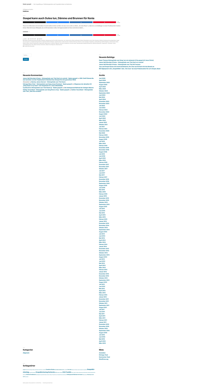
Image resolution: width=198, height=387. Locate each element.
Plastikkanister (36, 43)
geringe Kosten (113, 40)
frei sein (69, 369)
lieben (72, 372)
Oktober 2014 (103, 227)
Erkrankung (105, 40)
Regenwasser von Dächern (50, 43)
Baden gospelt (27, 4)
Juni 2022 (102, 116)
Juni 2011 (102, 311)
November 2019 (104, 137)
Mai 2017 (102, 175)
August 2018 (103, 152)
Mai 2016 (102, 189)
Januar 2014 (103, 246)
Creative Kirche (69, 40)
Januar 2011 (102, 322)
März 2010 (102, 343)
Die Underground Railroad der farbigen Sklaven (79, 87)
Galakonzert (73, 369)
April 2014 (102, 240)
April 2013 (102, 265)
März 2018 (102, 160)
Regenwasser (41, 43)
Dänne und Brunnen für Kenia (77, 40)
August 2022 (103, 114)
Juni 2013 (102, 261)
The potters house (54, 374)
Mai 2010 (102, 339)
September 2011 (104, 305)
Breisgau (31, 369)
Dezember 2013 (104, 248)
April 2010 (102, 341)
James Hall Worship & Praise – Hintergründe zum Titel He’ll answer (119, 64)
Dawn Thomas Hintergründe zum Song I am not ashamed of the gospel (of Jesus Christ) (126, 60)
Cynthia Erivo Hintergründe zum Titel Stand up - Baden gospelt (42, 87)
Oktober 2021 (103, 124)
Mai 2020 (102, 133)
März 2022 (102, 120)
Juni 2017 (102, 173)
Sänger (51, 374)
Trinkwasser (110, 43)
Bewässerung (48, 40)
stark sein (48, 374)
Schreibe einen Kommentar (29, 46)
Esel (109, 40)
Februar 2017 (103, 177)
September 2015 (104, 204)
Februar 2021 (103, 128)
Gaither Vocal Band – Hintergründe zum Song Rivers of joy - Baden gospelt (46, 90)
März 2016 (102, 192)
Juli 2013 (102, 259)
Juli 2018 (102, 154)
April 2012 (102, 290)
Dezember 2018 (104, 147)
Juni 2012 (102, 286)
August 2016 (103, 185)
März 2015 (102, 217)
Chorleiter (44, 369)
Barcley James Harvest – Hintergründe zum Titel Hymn (48, 82)
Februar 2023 (103, 110)
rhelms (25, 38)
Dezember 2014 (104, 223)
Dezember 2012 (104, 274)
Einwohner (97, 40)
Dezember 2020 (104, 131)
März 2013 (102, 267)
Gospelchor (81, 369)
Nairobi (31, 43)
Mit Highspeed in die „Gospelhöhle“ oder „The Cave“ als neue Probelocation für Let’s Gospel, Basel (129, 68)
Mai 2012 (102, 288)
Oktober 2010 (103, 328)
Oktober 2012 (103, 278)
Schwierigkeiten (38, 374)
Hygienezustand (58, 41)
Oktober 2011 (103, 303)
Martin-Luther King (87, 372)
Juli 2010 (102, 335)
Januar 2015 (103, 221)
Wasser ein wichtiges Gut (50, 44)
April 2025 (102, 86)
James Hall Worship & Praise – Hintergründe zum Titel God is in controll (121, 62)
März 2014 (102, 242)
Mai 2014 (102, 238)
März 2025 (102, 89)
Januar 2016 (103, 196)
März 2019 (102, 143)
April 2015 (102, 215)
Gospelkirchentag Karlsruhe (36, 41)
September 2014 (104, 229)
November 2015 (104, 200)
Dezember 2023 (104, 101)
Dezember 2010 (104, 324)
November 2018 (104, 150)
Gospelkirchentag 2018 (32, 372)
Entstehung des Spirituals (47, 382)
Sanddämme (66, 43)
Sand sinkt (62, 43)
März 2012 (102, 293)
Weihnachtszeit (85, 374)
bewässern (43, 40)
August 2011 (103, 307)
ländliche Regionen (105, 41)
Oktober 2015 (103, 202)
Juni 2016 (102, 187)
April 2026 (102, 80)
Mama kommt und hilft (82, 372)
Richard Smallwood (31, 374)
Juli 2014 (102, 234)
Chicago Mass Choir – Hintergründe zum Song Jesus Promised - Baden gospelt (47, 84)
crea (64, 40)
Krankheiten (91, 41)
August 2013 (103, 257)
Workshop (89, 374)
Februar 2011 (103, 320)
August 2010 (103, 332)
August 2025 (103, 84)
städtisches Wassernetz (97, 43)
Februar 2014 (103, 244)
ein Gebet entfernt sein (59, 369)
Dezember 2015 (104, 198)
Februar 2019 (103, 145)
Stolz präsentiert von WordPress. (35, 382)
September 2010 (104, 330)
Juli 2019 (102, 141)
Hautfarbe (61, 372)
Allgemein (40, 38)
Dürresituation (86, 40)
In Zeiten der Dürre (65, 41)
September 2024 (104, 93)
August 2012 (103, 282)
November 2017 (104, 166)
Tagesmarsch (104, 43)
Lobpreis (74, 372)
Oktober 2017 (103, 168)
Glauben (76, 369)
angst (24, 369)
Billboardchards (27, 369)
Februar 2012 (103, 295)
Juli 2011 (101, 309)
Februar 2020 (103, 135)
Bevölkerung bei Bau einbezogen (34, 40)
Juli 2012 (102, 284)
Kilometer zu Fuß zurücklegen (83, 41)
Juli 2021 (102, 126)
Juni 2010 (102, 337)
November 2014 (104, 225)
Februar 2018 (103, 162)
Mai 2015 (102, 213)
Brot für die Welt (54, 40)
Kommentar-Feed (104, 357)
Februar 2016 (103, 194)
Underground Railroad (72, 374)
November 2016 (104, 181)
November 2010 (104, 326)
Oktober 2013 (103, 253)
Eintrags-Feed (103, 355)
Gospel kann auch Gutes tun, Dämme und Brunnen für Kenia (58, 18)
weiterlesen (25, 31)
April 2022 (102, 118)
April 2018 (102, 158)
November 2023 (104, 103)
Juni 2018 (102, 156)
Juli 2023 (102, 105)
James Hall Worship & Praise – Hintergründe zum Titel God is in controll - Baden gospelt (50, 78)
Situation (45, 374)
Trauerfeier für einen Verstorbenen (61, 374)
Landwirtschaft (112, 41)
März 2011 (102, 318)
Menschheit (92, 372)
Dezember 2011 (104, 299)
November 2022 (104, 112)
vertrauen (80, 374)
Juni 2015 (102, 211)
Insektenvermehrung (73, 41)
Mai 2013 (102, 263)
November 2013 (104, 250)
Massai (116, 41)
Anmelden (102, 353)
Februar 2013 (103, 269)
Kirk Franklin (67, 372)
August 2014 (103, 232)
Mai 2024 (102, 97)
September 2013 (104, 255)
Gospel (79, 369)
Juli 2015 (102, 208)
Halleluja (58, 372)
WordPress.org (103, 359)
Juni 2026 (102, 78)
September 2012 (104, 280)
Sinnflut (43, 374)
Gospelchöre (85, 369)
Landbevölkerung (97, 41)
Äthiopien (26, 40)
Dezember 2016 (104, 179)
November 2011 (104, 301)
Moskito (24, 43)
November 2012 (104, 276)
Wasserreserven (59, 44)
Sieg (41, 374)
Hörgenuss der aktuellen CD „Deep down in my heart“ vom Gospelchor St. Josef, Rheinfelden (57, 84)
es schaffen (65, 369)
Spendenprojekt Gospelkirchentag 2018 (84, 43)
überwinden (26, 376)
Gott (56, 372)
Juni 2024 (102, 95)
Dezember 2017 (104, 164)
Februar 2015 (103, 219)
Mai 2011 (102, 314)
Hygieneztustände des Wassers (48, 41)
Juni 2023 (102, 107)
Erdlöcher (101, 40)
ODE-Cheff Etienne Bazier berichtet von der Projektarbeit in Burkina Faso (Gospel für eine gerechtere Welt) (58, 79)
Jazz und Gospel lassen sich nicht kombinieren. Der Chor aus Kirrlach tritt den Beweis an (126, 66)
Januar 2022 (103, 122)
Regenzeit (57, 43)
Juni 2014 (102, 236)
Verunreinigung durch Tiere (28, 44)
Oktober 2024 (103, 91)
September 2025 (104, 82)
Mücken (27, 43)
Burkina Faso (60, 40)
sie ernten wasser (73, 43)
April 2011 (102, 316)
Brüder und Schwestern (36, 369)
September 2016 (104, 183)
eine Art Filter (91, 40)
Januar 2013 (103, 271)
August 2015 (103, 206)
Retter (25, 374)
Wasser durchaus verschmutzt (39, 44)
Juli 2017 (102, 171)
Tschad (114, 43)
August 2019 (103, 139)
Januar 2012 (103, 297)
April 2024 (102, 99)
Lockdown (77, 372)
